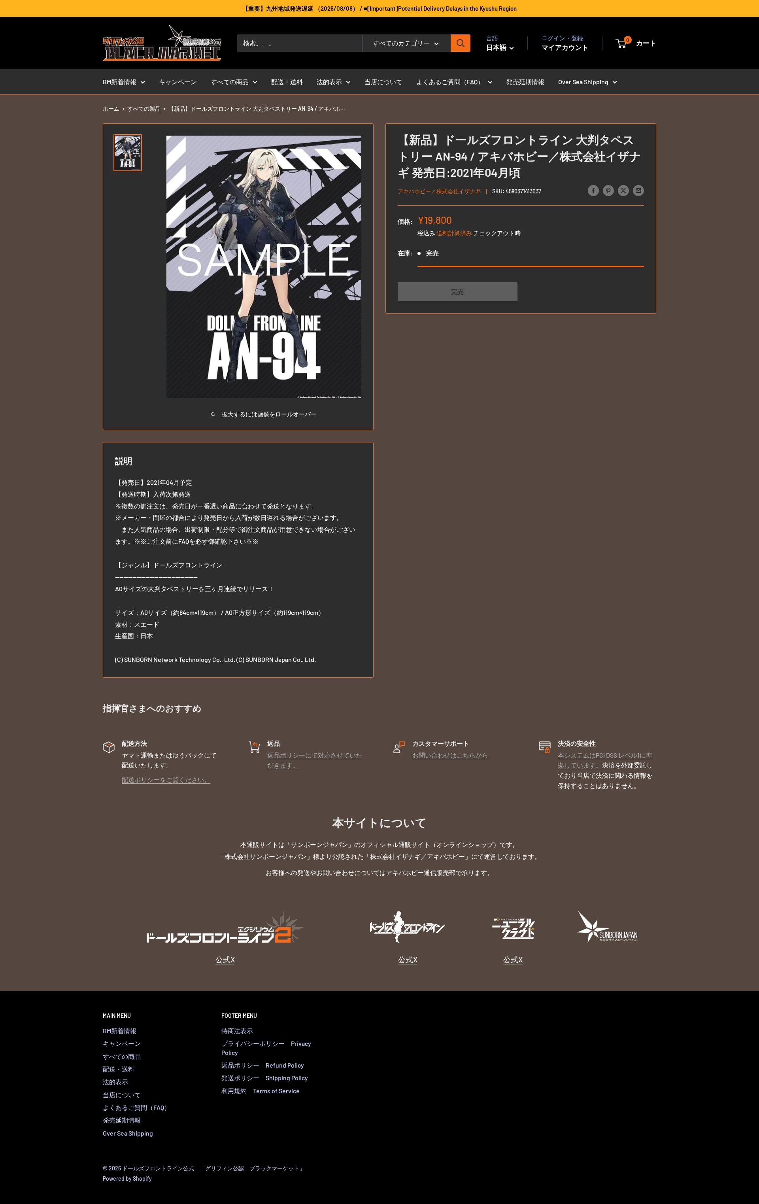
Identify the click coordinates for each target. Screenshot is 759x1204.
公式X (225, 959)
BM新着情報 (119, 81)
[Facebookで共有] (593, 190)
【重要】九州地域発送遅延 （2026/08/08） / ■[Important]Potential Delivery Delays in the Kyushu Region (379, 8)
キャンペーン (178, 81)
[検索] (460, 43)
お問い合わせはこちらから (450, 755)
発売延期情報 (525, 81)
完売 (457, 291)
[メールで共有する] (638, 190)
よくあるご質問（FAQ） (450, 81)
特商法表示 (237, 1030)
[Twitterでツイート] (623, 190)
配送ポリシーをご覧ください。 (166, 779)
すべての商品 (230, 81)
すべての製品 (143, 108)
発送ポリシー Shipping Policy (264, 1077)
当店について (383, 81)
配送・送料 (287, 81)
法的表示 (329, 81)
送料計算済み (454, 232)
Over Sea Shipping (583, 81)
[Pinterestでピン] (608, 190)
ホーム (111, 108)
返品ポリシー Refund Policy (262, 1065)
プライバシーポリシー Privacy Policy (266, 1048)
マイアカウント (565, 47)
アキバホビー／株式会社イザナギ (439, 190)
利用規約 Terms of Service (260, 1090)
